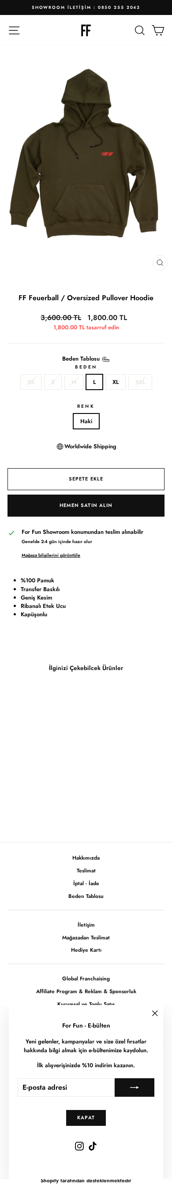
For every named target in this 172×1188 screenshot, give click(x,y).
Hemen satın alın (86, 505)
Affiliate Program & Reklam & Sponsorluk (86, 991)
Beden (86, 367)
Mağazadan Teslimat (86, 937)
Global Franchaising (86, 978)
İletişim (86, 924)
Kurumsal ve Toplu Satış (86, 1004)
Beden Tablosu (86, 896)
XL (115, 382)
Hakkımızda (86, 857)
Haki (86, 421)
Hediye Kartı (86, 949)
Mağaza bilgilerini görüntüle (51, 555)
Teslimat (86, 870)
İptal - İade (86, 883)
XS (30, 382)
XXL (140, 382)
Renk (85, 406)
